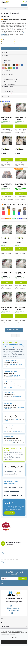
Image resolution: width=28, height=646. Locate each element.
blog (9, 440)
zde (15, 634)
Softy (6, 114)
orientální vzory (14, 430)
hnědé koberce (7, 408)
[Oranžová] (6, 68)
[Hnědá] (6, 65)
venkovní (14, 366)
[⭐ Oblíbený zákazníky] (7, 107)
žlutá (25, 25)
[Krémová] (19, 65)
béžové (22, 407)
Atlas (5, 431)
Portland (20, 114)
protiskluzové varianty (13, 376)
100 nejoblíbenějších (17, 431)
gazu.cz (15, 612)
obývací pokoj (15, 28)
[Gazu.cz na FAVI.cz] (6, 526)
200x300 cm (6, 420)
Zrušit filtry (15, 93)
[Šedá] (9, 65)
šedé (19, 407)
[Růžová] (3, 68)
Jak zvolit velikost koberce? (11, 491)
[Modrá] (22, 65)
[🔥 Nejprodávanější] (21, 174)
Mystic (6, 182)
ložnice (15, 364)
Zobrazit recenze (9, 546)
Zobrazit (7, 126)
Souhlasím (14, 642)
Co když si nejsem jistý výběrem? (13, 495)
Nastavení (14, 637)
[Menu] (26, 2)
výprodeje (11, 442)
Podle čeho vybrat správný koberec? (14, 487)
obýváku (12, 364)
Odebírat (22, 578)
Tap (22, 386)
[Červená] (17, 65)
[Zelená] (9, 68)
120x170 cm (15, 419)
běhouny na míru (8, 32)
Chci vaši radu (9, 513)
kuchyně (10, 366)
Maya (5, 387)
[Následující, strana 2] (14, 335)
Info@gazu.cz (15, 606)
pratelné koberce (5, 35)
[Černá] (14, 65)
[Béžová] (3, 65)
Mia (5, 148)
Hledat (24, 5)
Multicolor (7, 70)
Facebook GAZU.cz (15, 610)
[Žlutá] (11, 68)
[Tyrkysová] (14, 68)
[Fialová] (17, 68)
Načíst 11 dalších (12, 330)
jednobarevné (20, 398)
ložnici (22, 28)
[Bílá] (11, 65)
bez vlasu (12, 398)
